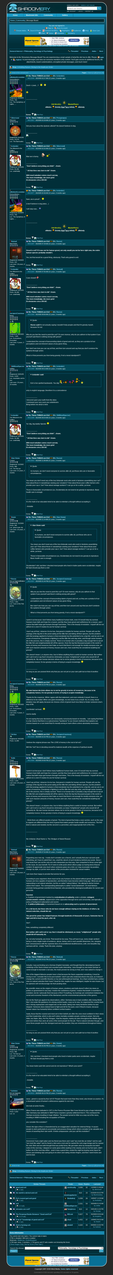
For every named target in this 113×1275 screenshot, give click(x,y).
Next (101, 51)
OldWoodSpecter (63, 415)
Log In (80, 11)
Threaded (74, 51)
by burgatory (97, 1216)
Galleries (77, 31)
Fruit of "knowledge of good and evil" (30, 1220)
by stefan (97, 1205)
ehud (69, 1220)
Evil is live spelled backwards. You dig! (45, 379)
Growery (71, 33)
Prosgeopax (61, 118)
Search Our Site (73, 5)
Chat (43, 33)
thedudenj (71, 1198)
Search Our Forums (88, 5)
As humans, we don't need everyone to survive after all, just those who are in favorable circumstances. (62, 469)
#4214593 (31, 737)
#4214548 (31, 684)
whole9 (70, 1225)
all (21, 1190)
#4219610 (31, 1093)
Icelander (60, 76)
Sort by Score (29, 1244)
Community (48, 15)
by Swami (97, 1221)
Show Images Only (17, 1244)
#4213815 (31, 460)
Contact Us (89, 11)
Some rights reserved (69, 1269)
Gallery (65, 15)
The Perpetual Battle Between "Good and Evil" (34, 1214)
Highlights (66, 31)
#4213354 (31, 272)
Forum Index (21, 31)
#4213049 (31, 78)
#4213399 (31, 418)
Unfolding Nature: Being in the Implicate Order (35, 67)
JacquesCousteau (64, 579)
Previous (84, 51)
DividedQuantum (31, 1240)
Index (94, 51)
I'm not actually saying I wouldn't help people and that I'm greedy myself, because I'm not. (61, 323)
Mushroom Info (32, 15)
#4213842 (31, 519)
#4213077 (31, 193)
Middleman (21, 1240)
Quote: (34, 320)
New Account (71, 11)
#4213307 (31, 244)
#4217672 (31, 852)
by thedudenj (97, 1200)
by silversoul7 (97, 1189)
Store (51, 33)
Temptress (71, 1209)
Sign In (50, 28)
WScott (70, 1214)
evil (17, 1204)
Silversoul (60, 146)
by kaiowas (97, 1227)
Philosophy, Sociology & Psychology (38, 51)
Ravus (59, 241)
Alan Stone (61, 517)
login (102, 57)
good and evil (21, 1187)
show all (100, 73)
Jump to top (16, 1165)
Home (15, 15)
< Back (89, 73)
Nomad (59, 269)
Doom (59, 1043)
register (19, 60)
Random (60, 33)
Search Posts (35, 31)
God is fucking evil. (23, 1225)
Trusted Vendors (51, 31)
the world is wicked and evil (26, 1193)
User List (96, 31)
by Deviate (97, 1211)
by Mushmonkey (97, 1195)
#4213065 (31, 148)
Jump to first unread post (20, 73)
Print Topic (38, 1244)
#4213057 (31, 120)
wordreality (71, 1187)
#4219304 (31, 959)
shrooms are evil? (23, 1209)
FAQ (86, 31)
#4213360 (31, 314)
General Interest (16, 51)
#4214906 (31, 760)
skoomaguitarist (70, 1195)
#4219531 (31, 1046)
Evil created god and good (26, 1198)
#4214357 (31, 581)
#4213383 (31, 369)
